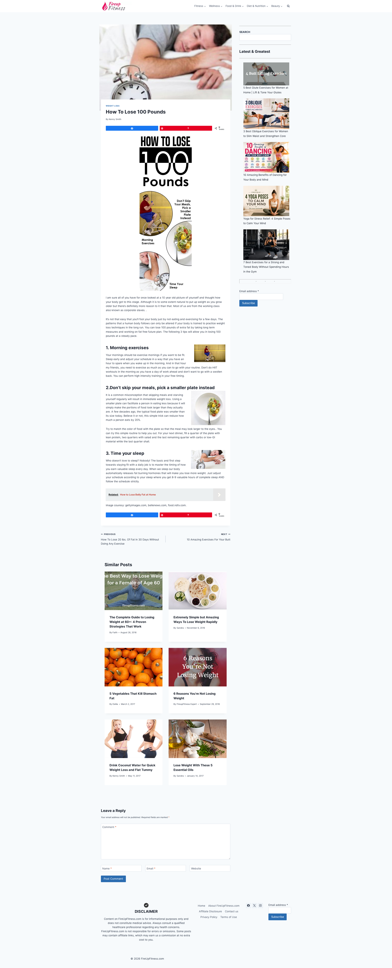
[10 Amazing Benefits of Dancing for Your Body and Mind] (267, 157)
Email (151, 868)
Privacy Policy (208, 917)
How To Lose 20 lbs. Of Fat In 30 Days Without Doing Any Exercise (130, 539)
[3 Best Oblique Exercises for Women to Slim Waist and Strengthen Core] (267, 113)
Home (201, 905)
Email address (249, 291)
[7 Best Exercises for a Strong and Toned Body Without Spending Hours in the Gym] (267, 244)
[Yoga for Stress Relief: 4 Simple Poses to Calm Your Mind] (267, 201)
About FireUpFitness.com (223, 905)
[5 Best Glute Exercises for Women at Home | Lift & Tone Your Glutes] (267, 73)
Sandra (180, 628)
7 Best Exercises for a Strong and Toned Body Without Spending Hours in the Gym (266, 267)
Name (107, 868)
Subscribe (248, 303)
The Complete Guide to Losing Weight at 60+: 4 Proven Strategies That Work (131, 621)
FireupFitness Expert (187, 704)
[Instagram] (260, 905)
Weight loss (113, 106)
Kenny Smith (115, 119)
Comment (109, 827)
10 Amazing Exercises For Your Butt (208, 537)
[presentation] (133, 591)
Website (196, 868)
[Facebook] (248, 905)
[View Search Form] (288, 6)
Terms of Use (228, 917)
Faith (115, 632)
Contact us (231, 911)
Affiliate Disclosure (210, 911)
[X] (254, 905)
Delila (115, 704)
